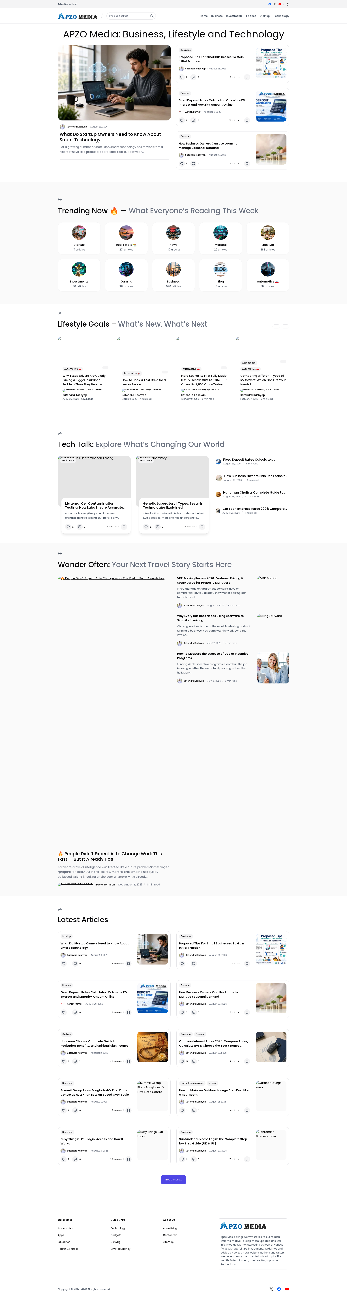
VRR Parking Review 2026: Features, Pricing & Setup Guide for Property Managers (210, 580)
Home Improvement (192, 1083)
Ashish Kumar (192, 111)
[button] (287, 4)
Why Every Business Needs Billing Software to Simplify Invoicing (210, 618)
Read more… (173, 1179)
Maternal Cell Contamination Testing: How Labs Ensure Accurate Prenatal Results (94, 505)
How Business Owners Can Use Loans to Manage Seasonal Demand (208, 145)
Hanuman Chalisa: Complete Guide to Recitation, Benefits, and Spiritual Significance (253, 492)
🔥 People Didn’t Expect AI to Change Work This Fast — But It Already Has (110, 856)
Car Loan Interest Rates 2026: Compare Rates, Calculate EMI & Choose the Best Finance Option (253, 509)
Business (186, 50)
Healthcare (68, 460)
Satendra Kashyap (77, 126)
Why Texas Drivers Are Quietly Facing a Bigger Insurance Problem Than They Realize (84, 380)
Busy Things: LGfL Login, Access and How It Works (92, 1141)
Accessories (249, 362)
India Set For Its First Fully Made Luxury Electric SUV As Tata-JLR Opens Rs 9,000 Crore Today (204, 380)
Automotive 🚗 (72, 368)
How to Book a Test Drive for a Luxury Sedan (144, 382)
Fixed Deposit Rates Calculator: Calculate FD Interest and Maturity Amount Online (212, 102)
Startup (66, 936)
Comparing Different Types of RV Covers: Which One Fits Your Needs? (263, 380)
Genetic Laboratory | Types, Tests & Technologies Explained (172, 505)
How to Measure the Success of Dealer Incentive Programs (213, 656)
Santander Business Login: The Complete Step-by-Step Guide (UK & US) (214, 1141)
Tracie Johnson (105, 884)
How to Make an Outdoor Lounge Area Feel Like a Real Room (214, 1092)
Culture (66, 1034)
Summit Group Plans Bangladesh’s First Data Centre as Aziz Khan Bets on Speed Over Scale (95, 1092)
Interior (213, 1083)
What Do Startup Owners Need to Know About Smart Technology (110, 137)
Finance (185, 93)
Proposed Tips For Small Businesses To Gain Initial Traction (211, 59)
